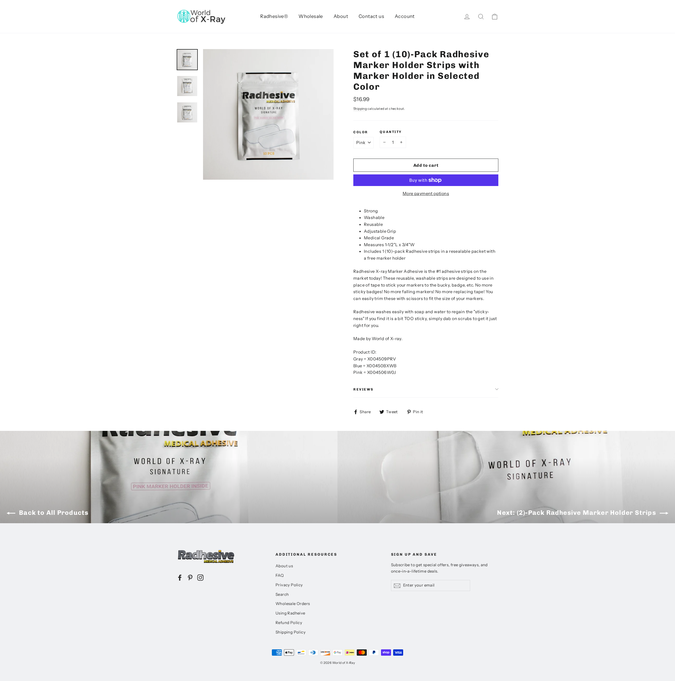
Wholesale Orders (293, 603)
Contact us (371, 16)
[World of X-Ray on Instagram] (200, 577)
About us (284, 566)
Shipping (360, 109)
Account (405, 16)
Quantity (391, 132)
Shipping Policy (291, 632)
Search (282, 594)
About (341, 16)
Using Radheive (290, 613)
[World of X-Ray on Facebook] (180, 577)
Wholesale (310, 16)
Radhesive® (274, 16)
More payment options (426, 193)
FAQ (280, 575)
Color (360, 132)
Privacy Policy (289, 585)
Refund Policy (289, 622)
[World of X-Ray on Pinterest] (190, 577)
